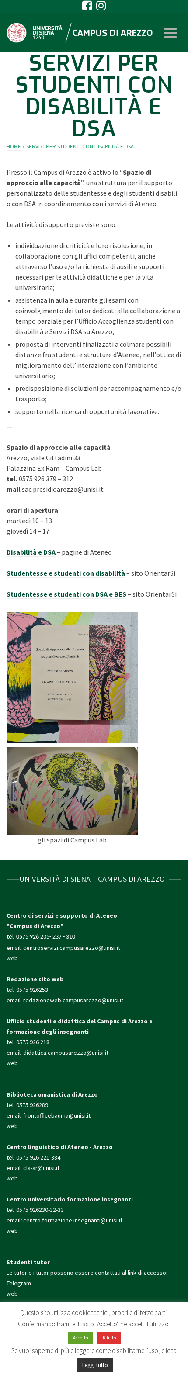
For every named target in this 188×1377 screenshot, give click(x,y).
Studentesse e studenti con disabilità (66, 573)
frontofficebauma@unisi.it (57, 1115)
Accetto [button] (80, 1338)
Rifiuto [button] (109, 1338)
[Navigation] (170, 32)
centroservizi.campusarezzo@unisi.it (71, 948)
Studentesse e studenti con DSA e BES (66, 594)
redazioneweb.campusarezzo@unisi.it (73, 1000)
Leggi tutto (95, 1365)
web (12, 958)
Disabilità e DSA (31, 552)
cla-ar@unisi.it (41, 1168)
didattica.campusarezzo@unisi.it (65, 1052)
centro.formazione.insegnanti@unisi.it (73, 1220)
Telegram (19, 1283)
